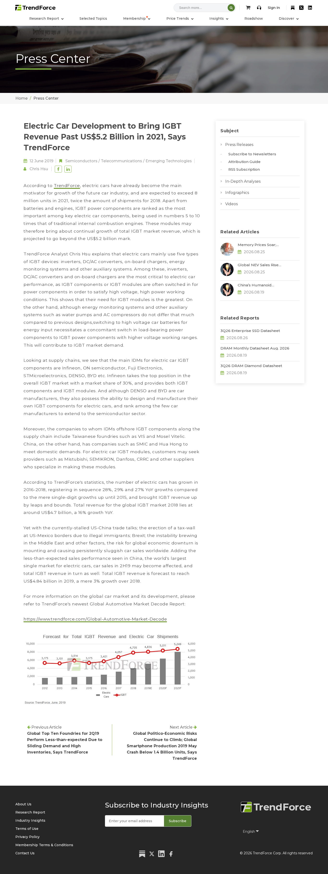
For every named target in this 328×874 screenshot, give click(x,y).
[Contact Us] (259, 7)
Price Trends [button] (178, 18)
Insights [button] (217, 18)
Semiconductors (81, 161)
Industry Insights (30, 820)
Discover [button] (287, 18)
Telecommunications (121, 161)
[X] (301, 8)
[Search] (231, 7)
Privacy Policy (27, 837)
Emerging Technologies (169, 161)
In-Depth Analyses (243, 181)
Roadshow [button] (253, 18)
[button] (136, 18)
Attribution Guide (244, 161)
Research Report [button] (44, 18)
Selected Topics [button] (93, 18)
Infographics (237, 192)
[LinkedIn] (310, 8)
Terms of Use (26, 828)
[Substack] (293, 8)
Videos (231, 204)
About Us (23, 804)
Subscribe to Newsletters (252, 154)
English (249, 831)
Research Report (30, 812)
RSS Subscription (244, 169)
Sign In (274, 8)
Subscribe (177, 821)
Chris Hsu (39, 169)
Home (21, 98)
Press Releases (239, 144)
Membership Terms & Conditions (44, 845)
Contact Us (25, 853)
